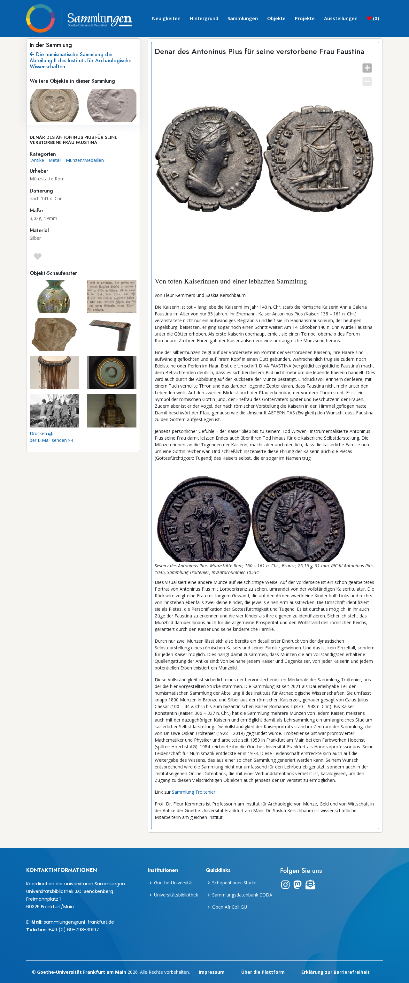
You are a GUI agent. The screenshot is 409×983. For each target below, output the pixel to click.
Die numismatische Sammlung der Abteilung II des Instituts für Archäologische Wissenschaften (80, 60)
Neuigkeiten (166, 18)
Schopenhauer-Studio (234, 883)
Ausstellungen (341, 18)
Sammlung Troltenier (193, 792)
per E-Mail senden (49, 440)
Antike (37, 160)
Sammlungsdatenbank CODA (242, 895)
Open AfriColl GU (229, 907)
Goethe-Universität (173, 883)
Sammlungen (243, 18)
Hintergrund (204, 18)
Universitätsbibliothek (176, 895)
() (375, 18)
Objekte (276, 18)
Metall (55, 160)
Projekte (305, 18)
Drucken (39, 433)
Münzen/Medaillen (85, 160)
